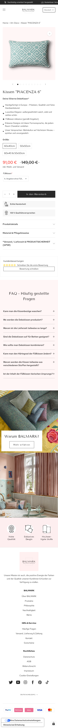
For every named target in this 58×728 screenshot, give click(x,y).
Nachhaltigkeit (29, 610)
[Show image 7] (34, 84)
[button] (49, 10)
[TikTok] (47, 682)
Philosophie (29, 605)
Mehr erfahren (21, 444)
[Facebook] (33, 682)
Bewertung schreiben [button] (29, 268)
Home (5, 23)
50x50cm (25, 145)
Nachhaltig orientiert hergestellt (20, 2)
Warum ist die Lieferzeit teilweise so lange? (25, 328)
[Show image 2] (20, 84)
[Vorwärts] (45, 84)
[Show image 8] (37, 84)
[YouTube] (18, 682)
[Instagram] (25, 682)
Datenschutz (29, 656)
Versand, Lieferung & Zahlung (29, 633)
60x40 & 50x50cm (14, 153)
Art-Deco (14, 23)
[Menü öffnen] (4, 10)
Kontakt (29, 638)
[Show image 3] (23, 84)
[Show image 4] (26, 84)
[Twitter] (11, 682)
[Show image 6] (32, 84)
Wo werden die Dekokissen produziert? (22, 319)
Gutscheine (29, 643)
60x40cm (9, 145)
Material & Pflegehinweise (16, 233)
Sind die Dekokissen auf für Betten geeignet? (26, 336)
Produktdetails (10, 224)
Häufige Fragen (29, 629)
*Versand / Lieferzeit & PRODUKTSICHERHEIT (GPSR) (26, 243)
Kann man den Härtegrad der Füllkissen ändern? (27, 353)
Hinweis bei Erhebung (14, 725)
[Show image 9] (40, 84)
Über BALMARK (29, 596)
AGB (29, 661)
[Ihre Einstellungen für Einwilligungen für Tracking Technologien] (53, 723)
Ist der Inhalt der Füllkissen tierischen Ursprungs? (28, 373)
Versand (20, 167)
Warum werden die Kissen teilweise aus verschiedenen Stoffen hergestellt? (22, 364)
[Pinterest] (40, 682)
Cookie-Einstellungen (29, 675)
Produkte (29, 601)
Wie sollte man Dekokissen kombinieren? (23, 345)
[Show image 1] (17, 84)
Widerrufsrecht (29, 666)
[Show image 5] (29, 84)
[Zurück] (12, 84)
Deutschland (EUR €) (27, 694)
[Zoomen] (49, 33)
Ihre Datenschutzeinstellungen (25, 720)
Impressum (29, 670)
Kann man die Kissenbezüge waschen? (22, 311)
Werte (29, 615)
